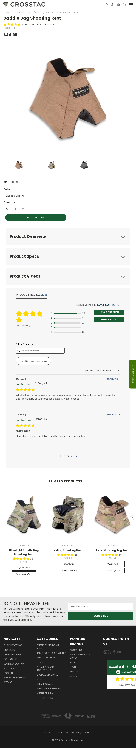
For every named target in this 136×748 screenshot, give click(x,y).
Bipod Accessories (47, 674)
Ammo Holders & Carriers (51, 653)
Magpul (74, 671)
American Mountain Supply (48, 647)
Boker (73, 667)
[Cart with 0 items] (124, 4)
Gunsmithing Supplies (49, 688)
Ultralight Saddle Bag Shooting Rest (24, 552)
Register (21, 677)
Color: (8, 189)
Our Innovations (13, 645)
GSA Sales (9, 649)
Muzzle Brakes (45, 693)
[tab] (68, 236)
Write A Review (109, 319)
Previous (4, 517)
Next (132, 517)
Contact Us (10, 659)
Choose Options (23, 574)
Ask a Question (109, 312)
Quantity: (10, 202)
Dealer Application (14, 663)
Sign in (8, 677)
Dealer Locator (12, 654)
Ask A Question (45, 24)
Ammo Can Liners (46, 657)
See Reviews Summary (33, 360)
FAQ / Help (9, 672)
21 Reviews (28, 24)
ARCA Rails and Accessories (45, 668)
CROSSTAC (76, 650)
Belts (40, 679)
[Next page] (76, 456)
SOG (72, 662)
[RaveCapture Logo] (108, 305)
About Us (9, 668)
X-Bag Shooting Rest (68, 550)
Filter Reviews (24, 344)
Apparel (41, 662)
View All (74, 676)
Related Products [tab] (65, 481)
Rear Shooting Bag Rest (112, 550)
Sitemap (8, 682)
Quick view (24, 567)
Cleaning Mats (45, 683)
